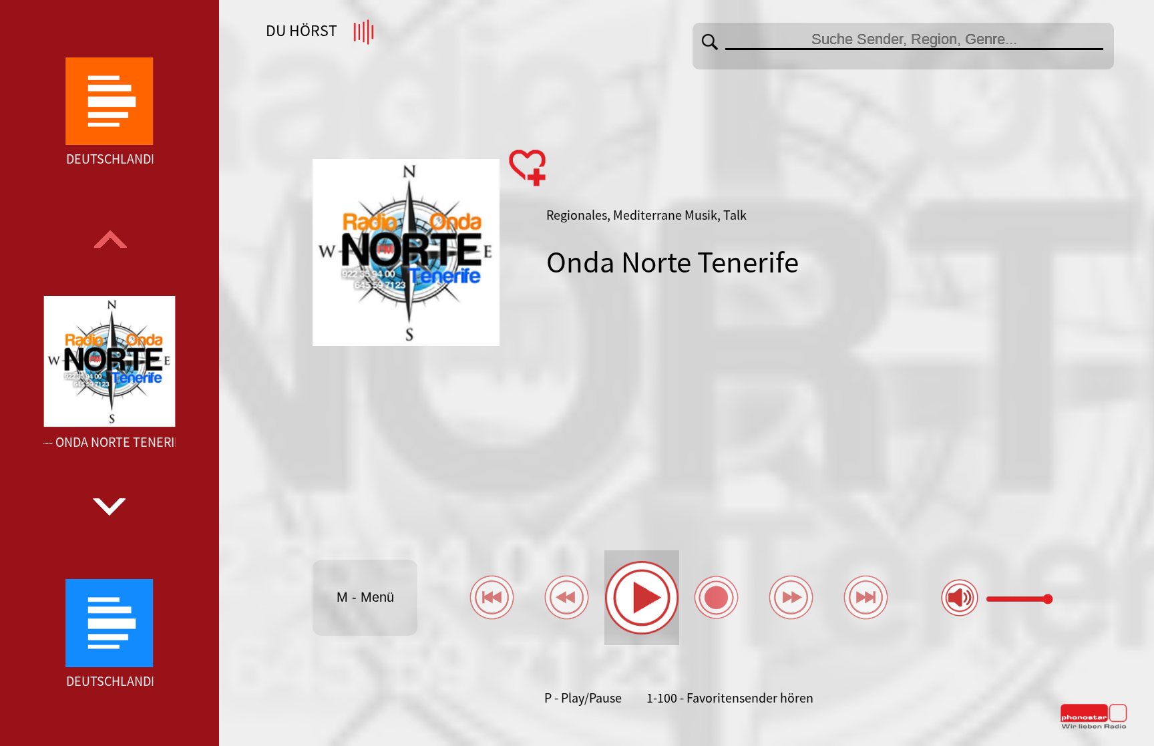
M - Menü (365, 597)
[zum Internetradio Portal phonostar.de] (1094, 726)
